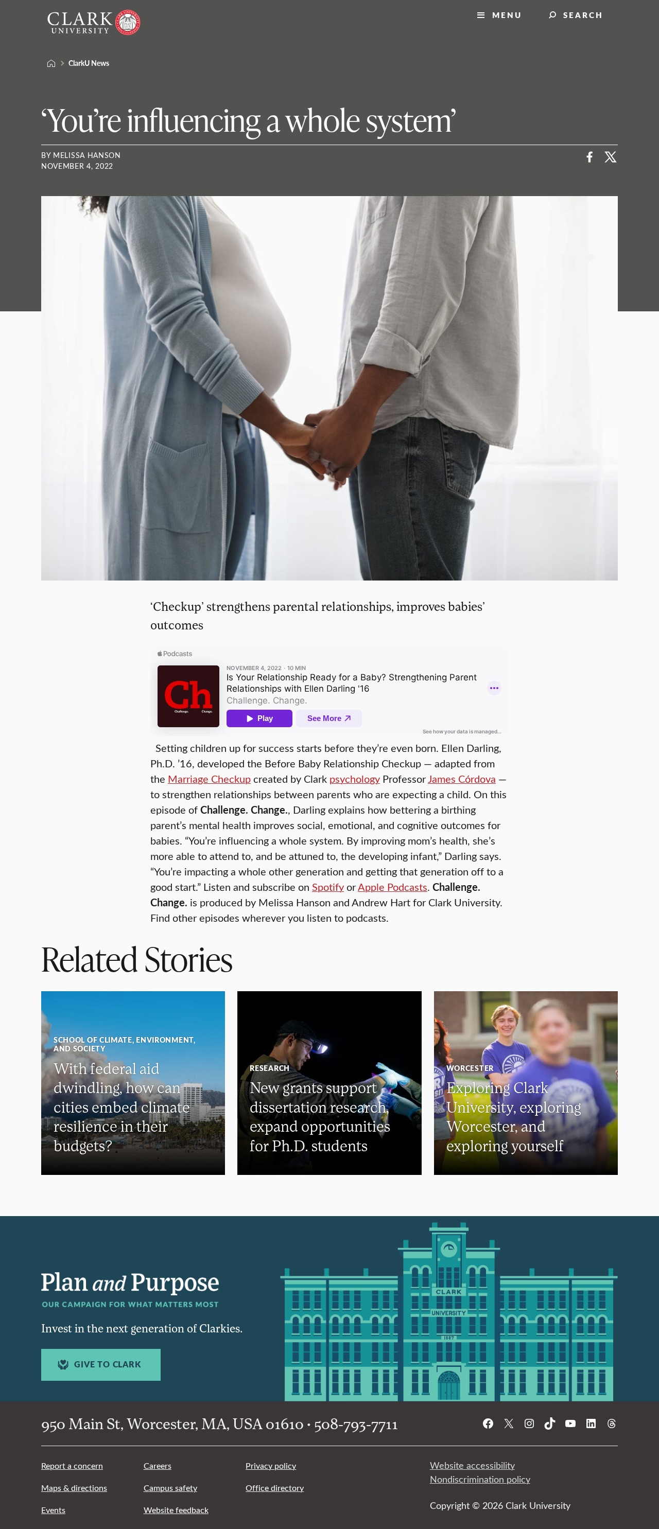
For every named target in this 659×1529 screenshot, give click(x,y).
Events (53, 1509)
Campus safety (170, 1487)
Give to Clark (107, 1364)
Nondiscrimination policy (480, 1479)
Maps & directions (74, 1487)
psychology (355, 778)
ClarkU (51, 63)
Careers (157, 1465)
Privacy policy (271, 1465)
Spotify (328, 886)
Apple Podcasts (392, 886)
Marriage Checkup (209, 778)
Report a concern (72, 1465)
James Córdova (462, 778)
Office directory (275, 1487)
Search (583, 14)
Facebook (590, 157)
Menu (507, 14)
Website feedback (176, 1509)
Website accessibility (472, 1465)
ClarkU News (88, 63)
